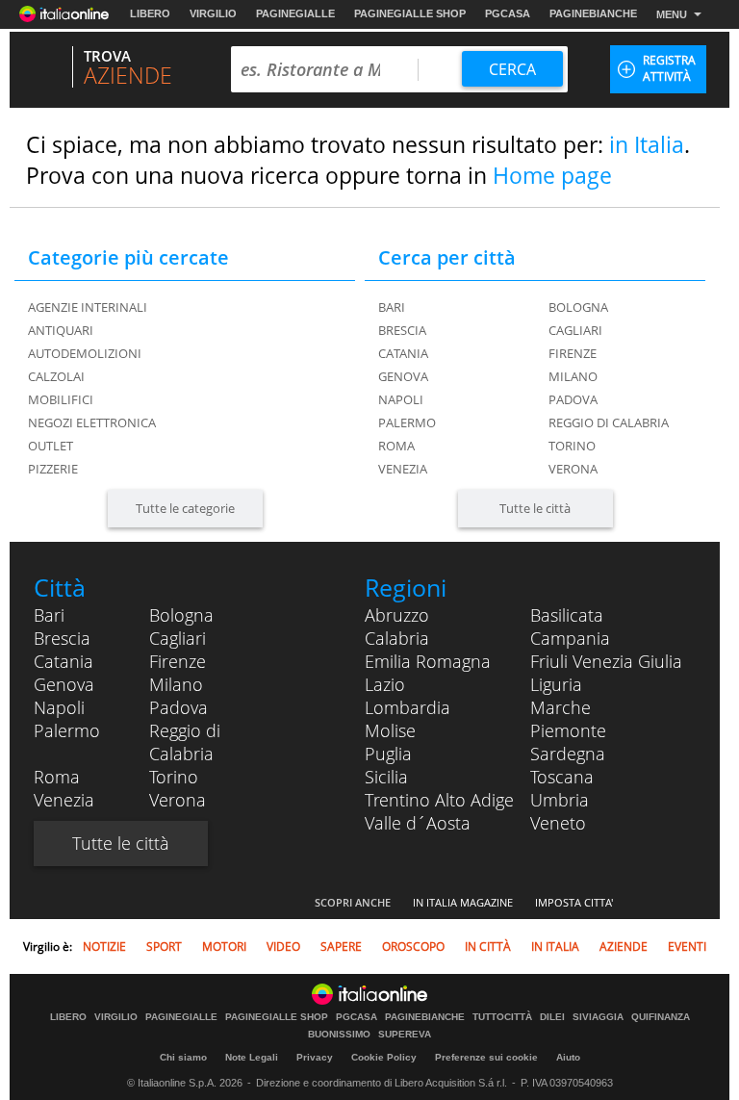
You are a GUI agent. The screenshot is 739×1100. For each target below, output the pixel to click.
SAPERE (341, 946)
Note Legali (251, 1057)
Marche (560, 707)
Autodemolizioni (84, 353)
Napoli (400, 399)
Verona (573, 468)
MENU (671, 14)
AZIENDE (623, 946)
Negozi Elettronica (92, 422)
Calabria (397, 638)
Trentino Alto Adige (439, 799)
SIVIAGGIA (598, 1017)
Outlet (50, 445)
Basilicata (566, 615)
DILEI (552, 1017)
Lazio (385, 684)
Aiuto (568, 1057)
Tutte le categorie (185, 508)
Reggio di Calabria (608, 422)
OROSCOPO (413, 946)
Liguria (556, 684)
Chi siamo (183, 1057)
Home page (552, 175)
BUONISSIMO (339, 1034)
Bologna (578, 307)
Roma (396, 445)
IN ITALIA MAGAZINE (463, 902)
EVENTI (687, 946)
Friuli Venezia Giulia (606, 661)
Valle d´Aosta (418, 822)
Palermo (407, 422)
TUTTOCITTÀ (502, 1017)
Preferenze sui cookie (486, 1057)
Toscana (562, 776)
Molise (390, 730)
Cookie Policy (384, 1057)
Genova (403, 376)
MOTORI (224, 946)
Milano (573, 376)
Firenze (572, 353)
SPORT (164, 946)
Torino (572, 445)
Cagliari (575, 330)
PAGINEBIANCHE (593, 13)
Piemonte (568, 730)
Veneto (558, 822)
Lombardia (407, 707)
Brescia (402, 330)
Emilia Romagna (428, 661)
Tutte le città (535, 508)
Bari (391, 307)
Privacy (314, 1057)
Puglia (388, 753)
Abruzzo (397, 615)
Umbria (559, 799)
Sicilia (386, 776)
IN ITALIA (555, 946)
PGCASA (507, 13)
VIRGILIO (213, 13)
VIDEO (283, 946)
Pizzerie (53, 468)
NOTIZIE (104, 946)
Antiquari (60, 330)
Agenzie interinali (87, 307)
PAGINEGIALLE (295, 13)
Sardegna (567, 753)
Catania (403, 353)
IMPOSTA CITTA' (574, 902)
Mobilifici (60, 399)
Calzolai (56, 376)
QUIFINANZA (660, 1017)
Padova (573, 399)
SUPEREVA (404, 1034)
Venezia (402, 468)
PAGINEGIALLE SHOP (410, 13)
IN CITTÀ (488, 946)
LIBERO (150, 13)
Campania (570, 638)
